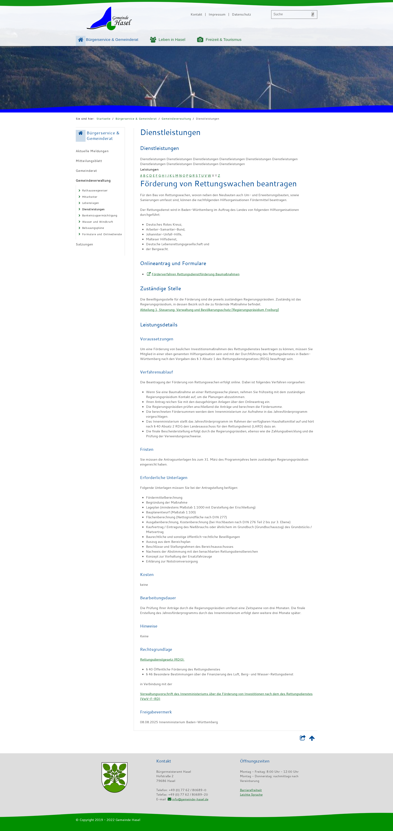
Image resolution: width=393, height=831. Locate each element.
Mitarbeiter (90, 197)
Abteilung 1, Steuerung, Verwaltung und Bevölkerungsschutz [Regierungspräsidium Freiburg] (209, 309)
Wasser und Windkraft (97, 222)
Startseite (103, 118)
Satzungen (84, 244)
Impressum (217, 14)
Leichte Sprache (251, 794)
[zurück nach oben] (312, 739)
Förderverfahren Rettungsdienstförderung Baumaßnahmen (195, 274)
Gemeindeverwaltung (176, 118)
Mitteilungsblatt (89, 161)
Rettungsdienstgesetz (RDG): (162, 659)
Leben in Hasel (172, 39)
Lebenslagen (90, 203)
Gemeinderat (86, 170)
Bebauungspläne (93, 228)
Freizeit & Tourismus (224, 39)
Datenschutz (241, 14)
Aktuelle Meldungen (92, 151)
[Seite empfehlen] (302, 739)
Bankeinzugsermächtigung (99, 215)
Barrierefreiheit (251, 790)
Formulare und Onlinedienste (102, 234)
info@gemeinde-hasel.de (190, 799)
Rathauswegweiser (95, 190)
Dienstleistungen (207, 118)
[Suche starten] (313, 14)
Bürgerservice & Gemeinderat (112, 39)
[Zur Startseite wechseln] (109, 19)
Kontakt (196, 14)
